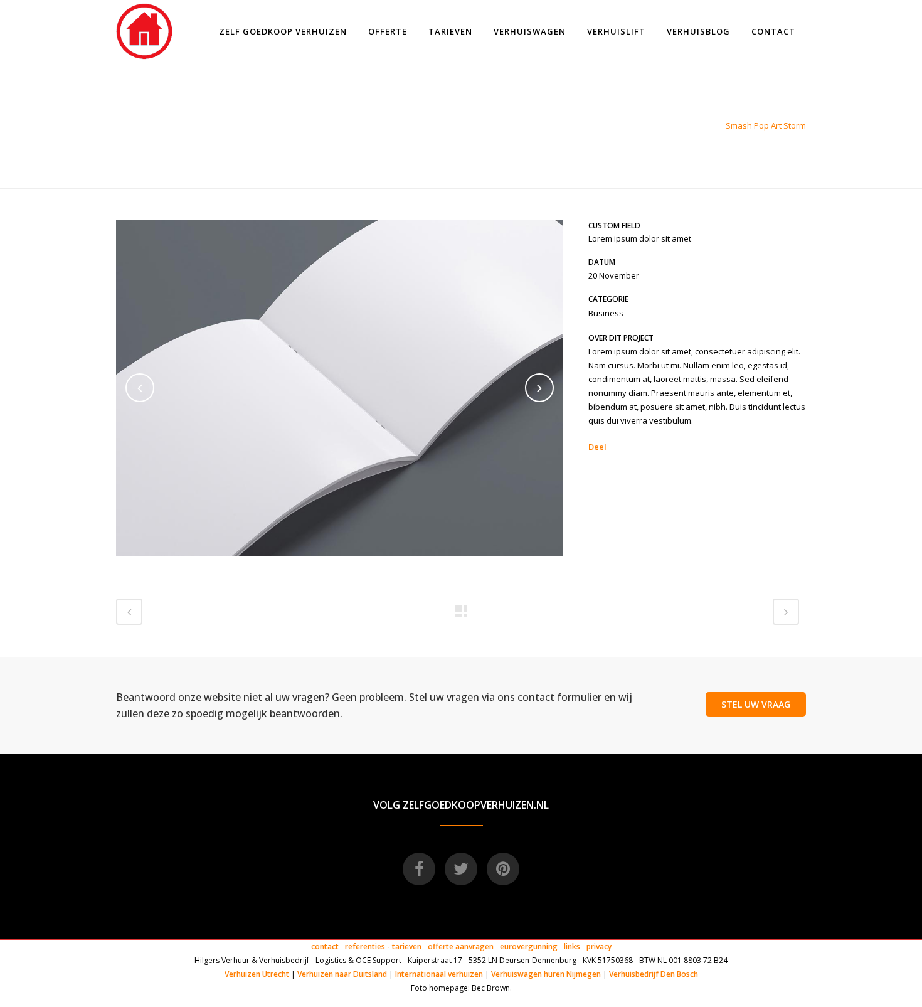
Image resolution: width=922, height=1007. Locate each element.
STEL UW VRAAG (755, 704)
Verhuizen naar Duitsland (342, 974)
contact (325, 946)
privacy (599, 946)
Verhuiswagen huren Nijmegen (546, 974)
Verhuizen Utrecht (257, 974)
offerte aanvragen (461, 946)
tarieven (406, 946)
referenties (365, 946)
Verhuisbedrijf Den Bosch (653, 974)
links (572, 946)
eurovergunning (529, 946)
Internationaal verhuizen (440, 974)
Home (705, 125)
